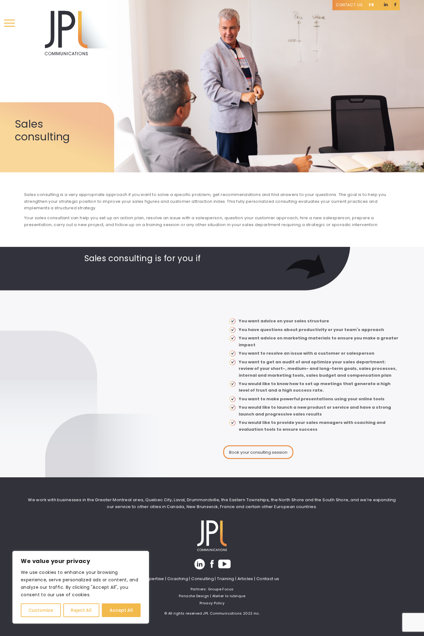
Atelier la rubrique (228, 595)
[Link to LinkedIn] (385, 5)
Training (225, 579)
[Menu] (9, 23)
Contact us (267, 579)
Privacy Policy (212, 603)
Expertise (154, 579)
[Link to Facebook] (395, 5)
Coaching (177, 579)
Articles (245, 579)
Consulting (202, 579)
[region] (80, 587)
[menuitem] (351, 5)
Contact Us (349, 4)
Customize (41, 610)
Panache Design (194, 595)
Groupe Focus (221, 589)
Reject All (81, 610)
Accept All (121, 610)
